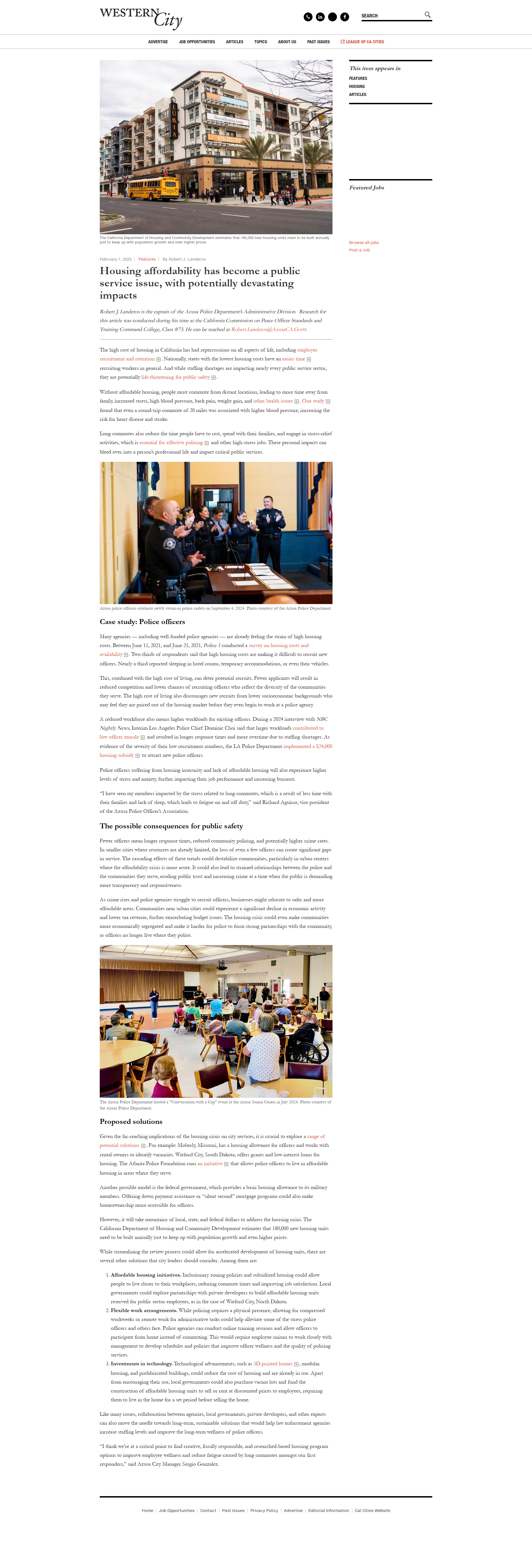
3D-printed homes (273, 1364)
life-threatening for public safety (176, 377)
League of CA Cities (365, 41)
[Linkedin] (320, 16)
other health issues (273, 401)
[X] (332, 16)
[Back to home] (141, 17)
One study (313, 401)
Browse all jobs (364, 242)
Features (147, 259)
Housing (357, 86)
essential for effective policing (171, 442)
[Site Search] (427, 14)
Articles (357, 94)
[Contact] (308, 16)
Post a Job (359, 250)
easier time (293, 359)
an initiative (210, 1163)
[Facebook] (344, 16)
